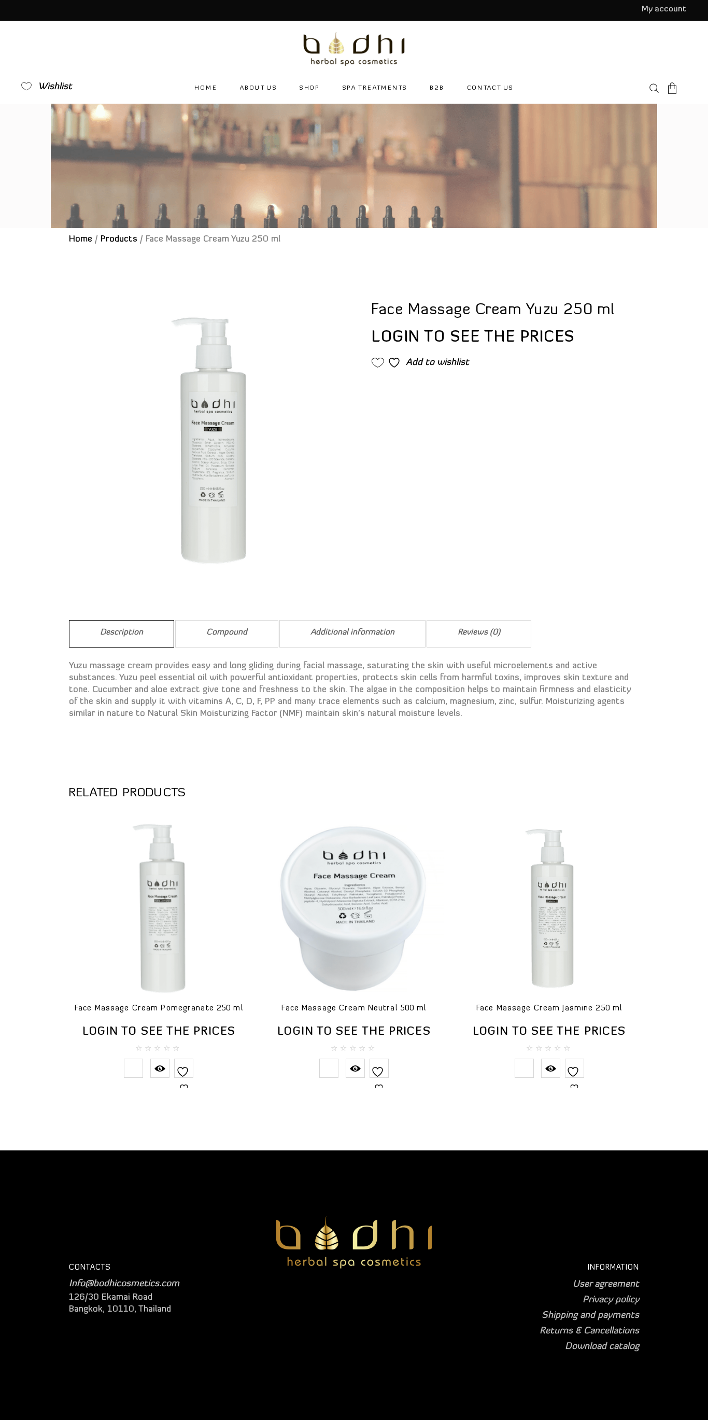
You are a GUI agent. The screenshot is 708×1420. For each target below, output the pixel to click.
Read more (133, 1068)
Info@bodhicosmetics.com (124, 1284)
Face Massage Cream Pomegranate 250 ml (159, 1009)
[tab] (121, 634)
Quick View (159, 1068)
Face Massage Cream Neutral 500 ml (353, 1009)
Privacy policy (611, 1300)
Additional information (352, 632)
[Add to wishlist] (184, 1078)
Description (121, 632)
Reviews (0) (479, 632)
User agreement (606, 1284)
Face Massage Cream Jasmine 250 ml (549, 1009)
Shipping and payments (590, 1315)
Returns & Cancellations (589, 1331)
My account (664, 9)
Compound (226, 632)
